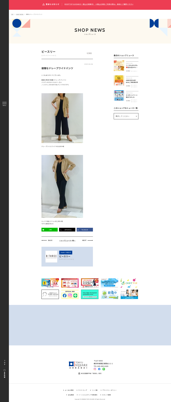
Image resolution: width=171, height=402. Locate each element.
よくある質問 (69, 390)
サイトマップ (82, 390)
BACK (50, 240)
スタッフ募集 (106, 395)
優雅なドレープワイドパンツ (34, 14)
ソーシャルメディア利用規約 (87, 395)
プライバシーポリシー (109, 390)
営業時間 (4, 375)
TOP (5, 363)
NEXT (84, 240)
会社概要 (71, 395)
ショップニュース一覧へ (67, 240)
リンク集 (95, 390)
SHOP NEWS (19, 14)
